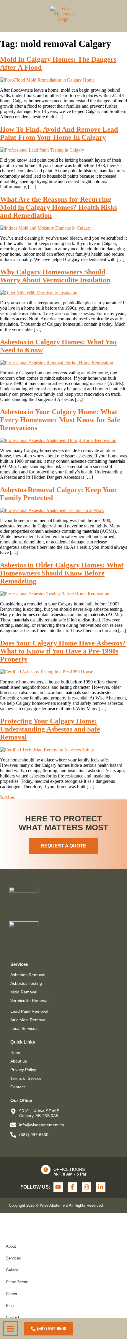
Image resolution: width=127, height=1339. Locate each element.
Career (11, 1294)
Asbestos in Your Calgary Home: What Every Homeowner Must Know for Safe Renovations (60, 420)
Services (13, 1258)
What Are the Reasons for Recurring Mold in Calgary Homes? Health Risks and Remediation (58, 207)
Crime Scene (17, 1282)
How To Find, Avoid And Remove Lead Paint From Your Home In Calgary (59, 133)
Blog (10, 1305)
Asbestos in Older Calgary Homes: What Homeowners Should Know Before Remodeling (61, 573)
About (11, 1246)
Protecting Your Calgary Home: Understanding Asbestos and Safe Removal (50, 729)
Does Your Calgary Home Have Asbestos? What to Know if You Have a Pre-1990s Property (63, 651)
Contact (12, 1317)
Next (7, 796)
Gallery (12, 1270)
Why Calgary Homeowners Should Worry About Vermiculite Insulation (55, 276)
